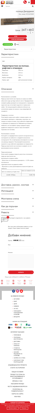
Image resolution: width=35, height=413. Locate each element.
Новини (16, 306)
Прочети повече (13, 408)
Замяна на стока (19, 358)
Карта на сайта (17, 394)
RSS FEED (17, 396)
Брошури (17, 317)
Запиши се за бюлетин (17, 402)
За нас (16, 308)
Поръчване (17, 335)
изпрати (21, 272)
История (16, 299)
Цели (15, 304)
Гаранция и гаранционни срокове (18, 312)
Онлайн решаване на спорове (18, 353)
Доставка (17, 341)
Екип (15, 301)
